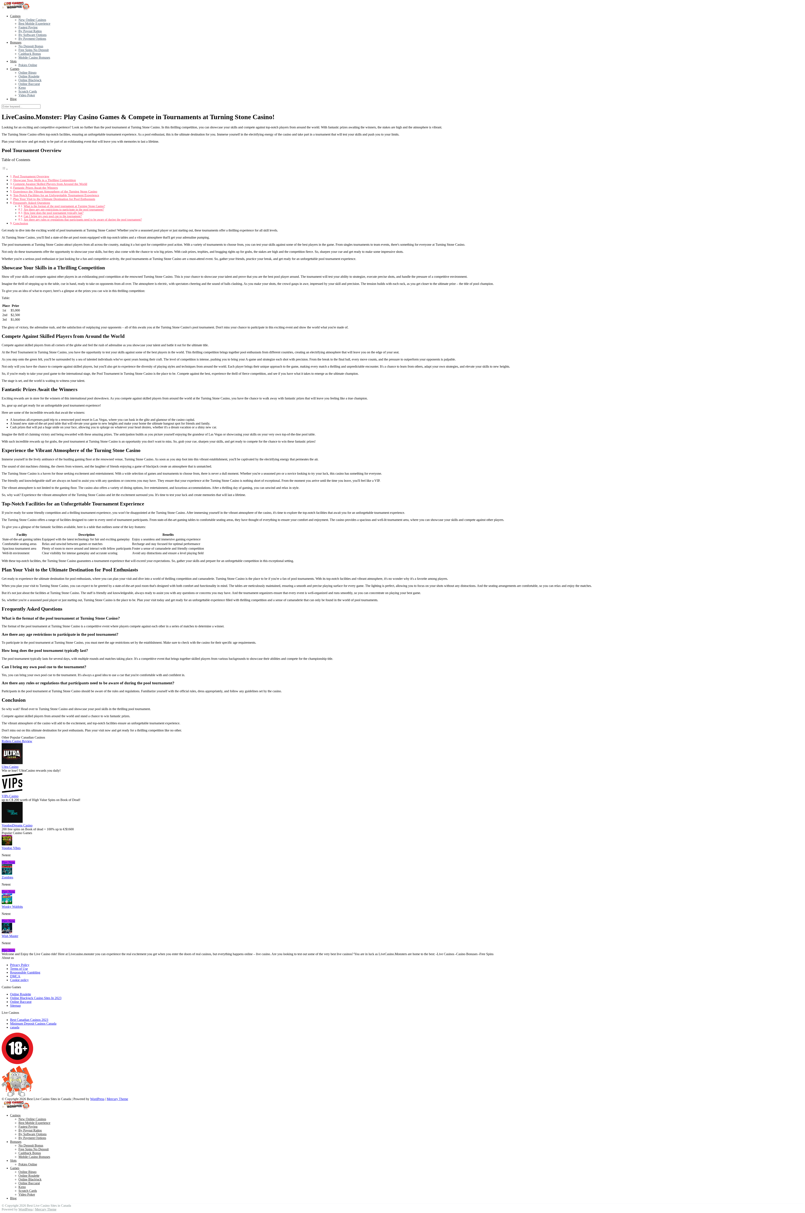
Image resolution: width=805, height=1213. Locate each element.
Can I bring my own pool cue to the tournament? (53, 216)
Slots (13, 61)
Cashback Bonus (29, 54)
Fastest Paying (28, 27)
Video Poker (26, 95)
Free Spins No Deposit (33, 50)
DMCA (15, 976)
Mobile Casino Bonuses (34, 57)
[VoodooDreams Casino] (12, 821)
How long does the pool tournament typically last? (53, 212)
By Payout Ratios (30, 31)
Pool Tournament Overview (31, 176)
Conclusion (20, 223)
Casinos (15, 16)
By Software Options (32, 35)
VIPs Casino (10, 796)
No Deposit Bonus (30, 46)
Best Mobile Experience (34, 23)
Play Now (8, 862)
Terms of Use (19, 968)
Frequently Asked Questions (31, 202)
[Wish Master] (7, 932)
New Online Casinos (32, 20)
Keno (22, 87)
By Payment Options (32, 38)
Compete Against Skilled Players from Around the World (50, 184)
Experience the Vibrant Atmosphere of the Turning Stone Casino (55, 191)
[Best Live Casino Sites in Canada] (16, 9)
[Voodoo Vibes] (7, 844)
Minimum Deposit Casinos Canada (33, 1023)
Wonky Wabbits (12, 906)
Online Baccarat (29, 84)
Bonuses (15, 42)
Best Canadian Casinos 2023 (29, 1020)
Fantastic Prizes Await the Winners (35, 187)
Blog (13, 99)
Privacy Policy (19, 965)
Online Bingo (27, 72)
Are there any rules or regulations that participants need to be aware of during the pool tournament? (83, 219)
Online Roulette (28, 76)
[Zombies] (7, 873)
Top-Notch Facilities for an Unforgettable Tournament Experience (56, 195)
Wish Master (10, 936)
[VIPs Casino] (12, 792)
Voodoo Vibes (11, 848)
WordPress (97, 1099)
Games (14, 69)
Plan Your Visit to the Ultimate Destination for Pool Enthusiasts (54, 199)
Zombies (7, 877)
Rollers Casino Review (17, 741)
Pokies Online (27, 65)
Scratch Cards (27, 91)
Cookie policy (19, 980)
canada (14, 1027)
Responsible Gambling (25, 972)
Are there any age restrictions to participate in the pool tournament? (64, 209)
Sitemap (15, 1005)
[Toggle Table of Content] (5, 169)
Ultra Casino (10, 767)
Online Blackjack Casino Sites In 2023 (35, 998)
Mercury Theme (117, 1099)
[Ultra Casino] (12, 763)
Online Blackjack (30, 80)
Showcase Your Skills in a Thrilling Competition (44, 180)
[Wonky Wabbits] (7, 903)
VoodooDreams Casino (17, 825)
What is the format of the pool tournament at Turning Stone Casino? (64, 206)
